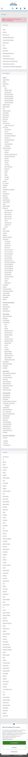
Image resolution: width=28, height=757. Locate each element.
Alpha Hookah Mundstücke (9, 373)
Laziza (4, 204)
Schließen (14, 747)
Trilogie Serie (7, 224)
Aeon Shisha (6, 84)
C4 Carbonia (7, 241)
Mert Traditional (8, 166)
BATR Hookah (6, 115)
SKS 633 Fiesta (7, 272)
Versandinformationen (8, 40)
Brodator (5, 121)
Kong (5, 326)
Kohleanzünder (6, 306)
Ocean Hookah (6, 231)
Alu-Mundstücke (7, 375)
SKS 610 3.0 (7, 247)
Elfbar (4, 557)
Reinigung (5, 420)
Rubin (5, 173)
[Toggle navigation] (2, 8)
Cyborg (4, 533)
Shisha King (5, 239)
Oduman (5, 235)
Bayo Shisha (6, 117)
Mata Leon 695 (7, 216)
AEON (4, 464)
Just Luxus (5, 588)
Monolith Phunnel (8, 355)
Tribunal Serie (7, 222)
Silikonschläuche (7, 428)
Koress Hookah (6, 202)
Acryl (5, 88)
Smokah (5, 287)
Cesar (4, 522)
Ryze (4, 657)
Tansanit (6, 179)
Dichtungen (5, 399)
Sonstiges (5, 432)
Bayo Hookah (6, 504)
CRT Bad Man (7, 129)
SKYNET (4, 676)
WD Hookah (5, 297)
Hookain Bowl (7, 343)
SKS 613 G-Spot (8, 255)
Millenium (6, 168)
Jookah (4, 586)
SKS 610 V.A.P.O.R (8, 249)
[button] (20, 8)
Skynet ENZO (7, 282)
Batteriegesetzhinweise (8, 53)
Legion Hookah (6, 206)
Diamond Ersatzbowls (9, 156)
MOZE (4, 229)
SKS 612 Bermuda (8, 253)
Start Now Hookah (7, 289)
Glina (5, 324)
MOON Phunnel (8, 332)
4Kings (4, 81)
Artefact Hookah (6, 110)
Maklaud (5, 618)
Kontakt (4, 32)
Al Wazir (5, 470)
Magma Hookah (8, 353)
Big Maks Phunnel (8, 341)
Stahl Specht (6, 681)
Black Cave (5, 119)
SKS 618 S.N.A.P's (8, 260)
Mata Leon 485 (7, 212)
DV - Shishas (6, 183)
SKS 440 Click (7, 245)
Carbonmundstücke (7, 377)
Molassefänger (6, 415)
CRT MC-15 (7, 137)
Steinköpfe (5, 365)
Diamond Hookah (7, 148)
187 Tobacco (6, 456)
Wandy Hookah (6, 705)
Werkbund (5, 710)
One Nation (5, 641)
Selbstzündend (6, 310)
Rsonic (4, 652)
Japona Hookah (8, 351)
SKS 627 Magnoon (8, 270)
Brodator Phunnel (8, 330)
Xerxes (6, 226)
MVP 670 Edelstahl (8, 102)
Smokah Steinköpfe (7, 363)
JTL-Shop (20, 755)
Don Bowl (6, 336)
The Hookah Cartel (7, 689)
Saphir (6, 175)
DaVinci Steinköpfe (7, 316)
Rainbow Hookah (8, 334)
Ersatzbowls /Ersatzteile (8, 189)
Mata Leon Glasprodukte (9, 413)
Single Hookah (6, 670)
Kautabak (5, 440)
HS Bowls (6, 349)
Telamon (5, 686)
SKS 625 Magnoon (8, 268)
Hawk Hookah (6, 193)
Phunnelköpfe (6, 322)
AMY (4, 108)
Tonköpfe (5, 368)
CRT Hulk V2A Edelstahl (10, 135)
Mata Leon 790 (7, 218)
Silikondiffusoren (7, 426)
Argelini (4, 488)
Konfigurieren (14, 751)
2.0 (3, 459)
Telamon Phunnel (8, 339)
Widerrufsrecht (6, 56)
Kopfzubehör (6, 407)
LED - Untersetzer (7, 411)
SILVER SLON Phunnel (9, 359)
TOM (4, 694)
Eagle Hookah (6, 79)
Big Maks (5, 507)
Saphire (4, 660)
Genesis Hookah (6, 565)
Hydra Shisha (6, 581)
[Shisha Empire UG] (13, 3)
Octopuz (5, 233)
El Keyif (4, 187)
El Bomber (5, 185)
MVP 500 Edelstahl (8, 100)
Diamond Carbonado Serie (10, 154)
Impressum (5, 50)
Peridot (6, 171)
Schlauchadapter (7, 422)
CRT (4, 528)
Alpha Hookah (6, 106)
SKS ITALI (6, 278)
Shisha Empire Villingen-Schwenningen (12, 66)
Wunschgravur (6, 445)
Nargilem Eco (6, 628)
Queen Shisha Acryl (9, 125)
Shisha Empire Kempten (8, 64)
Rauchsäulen (6, 417)
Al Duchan (5, 467)
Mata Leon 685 (7, 214)
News (4, 29)
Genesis (5, 191)
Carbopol (5, 520)
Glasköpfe (5, 318)
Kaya (4, 596)
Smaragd (6, 177)
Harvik (5, 347)
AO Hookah (5, 483)
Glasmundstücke (7, 381)
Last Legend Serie (8, 210)
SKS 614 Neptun (8, 258)
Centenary (6, 150)
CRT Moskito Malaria (9, 139)
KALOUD (5, 591)
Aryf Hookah (6, 113)
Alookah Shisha (6, 104)
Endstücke (5, 379)
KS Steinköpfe (6, 320)
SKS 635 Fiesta (7, 274)
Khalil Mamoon (6, 200)
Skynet (6, 280)
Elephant (5, 554)
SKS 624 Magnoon (8, 266)
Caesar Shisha (6, 123)
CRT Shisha (5, 127)
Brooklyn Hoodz (8, 90)
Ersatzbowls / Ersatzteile (8, 403)
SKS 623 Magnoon (8, 264)
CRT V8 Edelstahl (8, 144)
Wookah (5, 299)
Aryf (4, 493)
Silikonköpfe (6, 361)
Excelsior (6, 158)
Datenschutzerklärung (7, 739)
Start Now (5, 684)
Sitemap (5, 48)
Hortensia (6, 160)
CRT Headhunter (8, 133)
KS (3, 607)
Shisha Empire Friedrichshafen (10, 61)
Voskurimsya (6, 702)
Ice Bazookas (6, 387)
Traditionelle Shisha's (8, 291)
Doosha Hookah (6, 544)
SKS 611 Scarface (8, 251)
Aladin (4, 86)
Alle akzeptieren (14, 742)
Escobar (5, 562)
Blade (4, 512)
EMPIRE (4, 559)
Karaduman (5, 197)
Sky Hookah (5, 284)
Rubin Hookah (6, 655)
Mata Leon (5, 208)
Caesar (4, 517)
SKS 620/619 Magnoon (9, 262)
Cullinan (6, 152)
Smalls (6, 220)
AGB (4, 45)
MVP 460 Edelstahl (8, 96)
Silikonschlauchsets (7, 430)
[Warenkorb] (24, 8)
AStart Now (5, 499)
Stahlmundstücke (7, 389)
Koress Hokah (6, 604)
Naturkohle (5, 304)
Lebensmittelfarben (7, 409)
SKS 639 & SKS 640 (8, 276)
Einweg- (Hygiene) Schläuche (10, 401)
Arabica (4, 485)
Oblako (6, 328)
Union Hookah (6, 293)
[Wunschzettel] (16, 8)
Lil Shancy (6, 164)
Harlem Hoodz (7, 92)
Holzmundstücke (7, 383)
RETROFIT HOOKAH (7, 237)
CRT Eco (6, 131)
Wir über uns (6, 34)
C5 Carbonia (7, 243)
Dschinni (5, 181)
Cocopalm (5, 525)
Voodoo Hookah (6, 295)
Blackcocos (5, 509)
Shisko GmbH (6, 668)
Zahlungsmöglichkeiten (8, 37)
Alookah (5, 475)
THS (4, 692)
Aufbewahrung (6, 397)
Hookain (5, 575)
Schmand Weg (6, 662)
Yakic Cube (5, 715)
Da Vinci (6, 345)
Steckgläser (7, 405)
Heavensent (5, 573)
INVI (4, 583)
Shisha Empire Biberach (8, 58)
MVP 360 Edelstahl (8, 94)
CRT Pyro (6, 142)
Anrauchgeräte (6, 395)
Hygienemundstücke (8, 385)
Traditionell (7, 146)
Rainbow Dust (6, 644)
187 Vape (5, 437)
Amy (4, 480)
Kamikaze (5, 195)
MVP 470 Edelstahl (8, 98)
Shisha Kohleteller (7, 424)
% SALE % (5, 443)
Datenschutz (6, 42)
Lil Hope (6, 162)
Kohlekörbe (5, 308)
